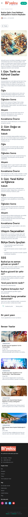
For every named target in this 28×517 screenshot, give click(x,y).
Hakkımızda (4, 488)
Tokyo (2, 476)
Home (2, 9)
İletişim (2, 490)
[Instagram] (2, 503)
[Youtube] (13, 503)
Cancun (3, 473)
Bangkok (3, 471)
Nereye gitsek (19, 306)
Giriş (25, 3)
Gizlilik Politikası (4, 493)
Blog (2, 495)
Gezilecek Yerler (9, 9)
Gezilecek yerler (9, 306)
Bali (2, 468)
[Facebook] (6, 503)
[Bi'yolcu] (11, 3)
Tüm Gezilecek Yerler (6, 478)
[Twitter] (9, 503)
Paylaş (5, 26)
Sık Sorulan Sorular (5, 485)
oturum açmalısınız (16, 317)
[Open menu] (2, 3)
